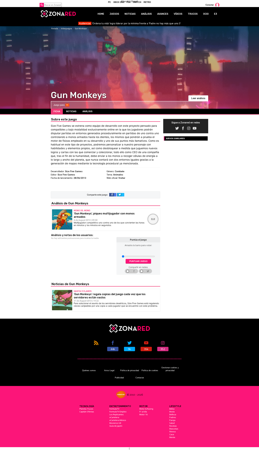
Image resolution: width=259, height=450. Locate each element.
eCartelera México (117, 420)
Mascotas (173, 428)
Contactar (139, 378)
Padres (172, 417)
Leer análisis (198, 98)
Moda (172, 411)
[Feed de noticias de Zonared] (96, 345)
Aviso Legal (109, 370)
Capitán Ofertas (86, 411)
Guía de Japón (115, 426)
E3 (215, 13)
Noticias (130, 13)
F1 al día (143, 411)
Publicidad (119, 378)
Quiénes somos (89, 370)
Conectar (209, 5)
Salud (172, 423)
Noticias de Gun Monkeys (70, 284)
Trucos (193, 13)
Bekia (171, 408)
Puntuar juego (138, 261)
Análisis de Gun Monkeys (69, 203)
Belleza (172, 414)
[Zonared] (58, 13)
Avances (162, 13)
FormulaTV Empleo (118, 411)
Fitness (172, 431)
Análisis (146, 13)
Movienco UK (115, 423)
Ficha (57, 111)
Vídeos (178, 13)
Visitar (121, 178)
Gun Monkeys (81, 28)
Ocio (206, 13)
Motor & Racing (146, 408)
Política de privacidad (129, 370)
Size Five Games (73, 171)
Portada (54, 28)
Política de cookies (149, 370)
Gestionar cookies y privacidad (170, 368)
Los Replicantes (116, 414)
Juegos (114, 13)
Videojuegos (66, 28)
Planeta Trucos (86, 408)
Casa (171, 434)
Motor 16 (143, 414)
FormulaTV (114, 408)
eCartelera (114, 417)
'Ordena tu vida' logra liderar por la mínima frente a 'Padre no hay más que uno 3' (130, 23)
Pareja (172, 420)
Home (101, 13)
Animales (118, 174)
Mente (172, 437)
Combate (119, 171)
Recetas (173, 426)
